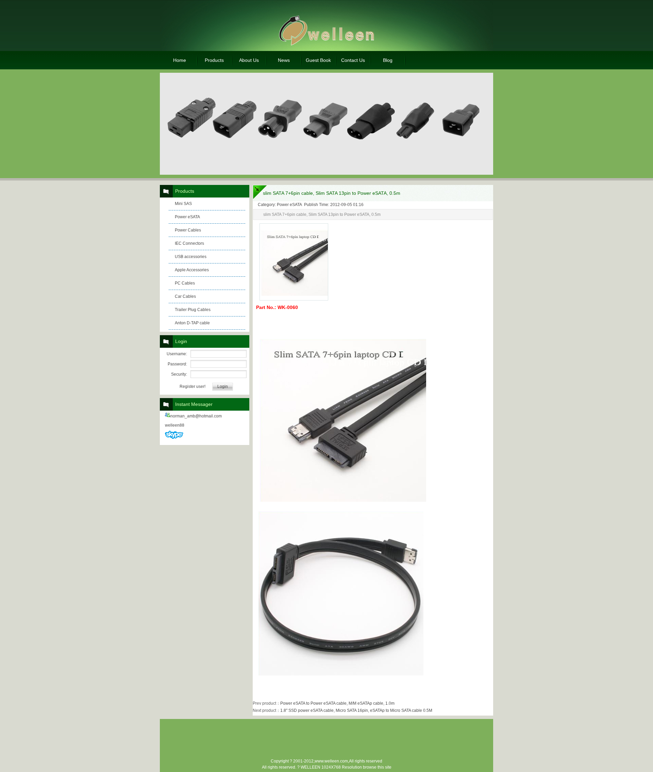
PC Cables (185, 283)
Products (214, 60)
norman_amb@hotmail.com (196, 416)
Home (179, 60)
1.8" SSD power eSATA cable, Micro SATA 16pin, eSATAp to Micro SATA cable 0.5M (356, 710)
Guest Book (318, 60)
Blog (387, 60)
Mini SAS (183, 203)
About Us (249, 60)
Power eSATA (187, 217)
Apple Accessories (192, 270)
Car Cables (185, 296)
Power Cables (188, 230)
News (284, 60)
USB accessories (190, 256)
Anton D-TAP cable (192, 323)
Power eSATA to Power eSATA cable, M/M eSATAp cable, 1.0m (337, 703)
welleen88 (174, 425)
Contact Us (353, 60)
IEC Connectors (189, 243)
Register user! (192, 386)
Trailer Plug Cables (193, 309)
